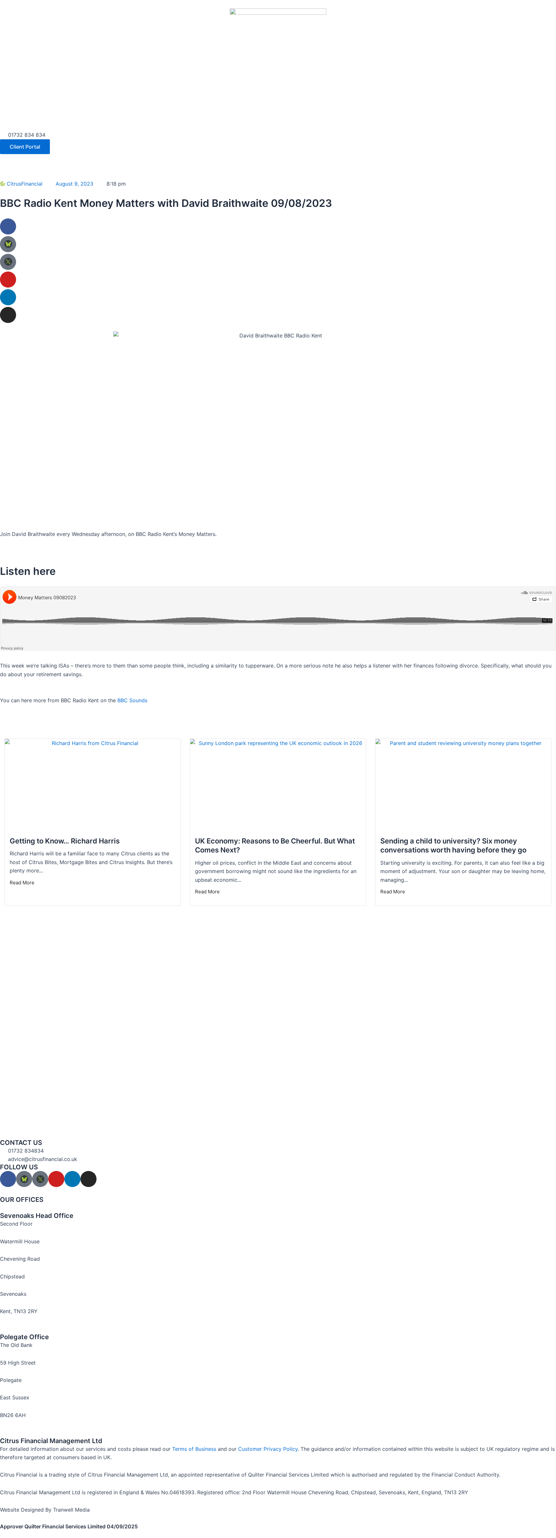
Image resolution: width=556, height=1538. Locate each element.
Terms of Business (194, 1449)
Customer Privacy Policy (268, 1449)
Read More (22, 883)
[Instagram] (8, 315)
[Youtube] (8, 280)
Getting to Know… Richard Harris (65, 841)
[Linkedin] (8, 297)
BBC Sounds (132, 700)
